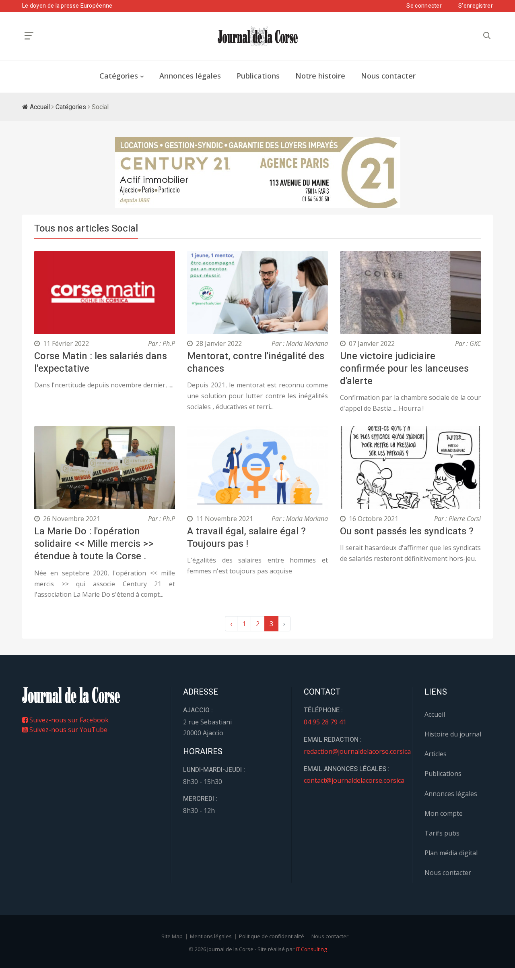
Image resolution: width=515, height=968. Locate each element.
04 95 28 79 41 (325, 722)
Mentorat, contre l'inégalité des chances (255, 362)
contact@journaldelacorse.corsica (354, 780)
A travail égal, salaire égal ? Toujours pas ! (246, 537)
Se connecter (424, 6)
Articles (435, 753)
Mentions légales (211, 936)
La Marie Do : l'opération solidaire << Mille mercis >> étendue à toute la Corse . (94, 543)
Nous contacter (388, 76)
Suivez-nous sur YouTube (67, 729)
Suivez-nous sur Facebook (68, 720)
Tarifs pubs (441, 833)
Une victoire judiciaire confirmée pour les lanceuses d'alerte (404, 368)
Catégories (118, 76)
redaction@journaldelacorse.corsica (357, 751)
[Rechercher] (487, 35)
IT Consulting (311, 949)
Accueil (39, 107)
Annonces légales (190, 76)
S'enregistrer (475, 6)
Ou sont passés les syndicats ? (407, 531)
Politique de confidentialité (271, 936)
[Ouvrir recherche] (29, 36)
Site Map (172, 936)
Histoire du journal (452, 734)
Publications (258, 76)
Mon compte (443, 813)
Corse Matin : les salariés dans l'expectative (100, 362)
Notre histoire (320, 76)
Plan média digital (451, 852)
